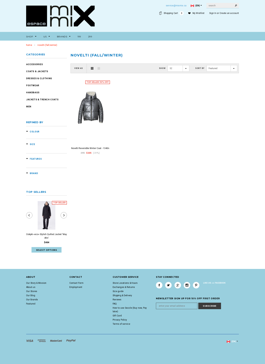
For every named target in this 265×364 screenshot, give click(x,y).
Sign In (212, 13)
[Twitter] (168, 285)
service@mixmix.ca (176, 5)
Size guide (118, 291)
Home (29, 45)
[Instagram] (187, 285)
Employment (75, 287)
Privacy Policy (120, 320)
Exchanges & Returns (124, 287)
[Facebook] (159, 285)
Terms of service (121, 324)
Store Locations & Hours (125, 283)
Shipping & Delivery (122, 295)
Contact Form (76, 283)
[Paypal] (71, 340)
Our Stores (31, 291)
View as (78, 68)
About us (30, 287)
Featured (30, 303)
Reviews (117, 299)
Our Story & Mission (36, 283)
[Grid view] (92, 68)
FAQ (115, 303)
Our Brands (32, 299)
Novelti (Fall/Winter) (47, 45)
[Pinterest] (196, 285)
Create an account (229, 13)
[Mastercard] (56, 340)
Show (162, 68)
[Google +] (178, 285)
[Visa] (30, 340)
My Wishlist (199, 13)
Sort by (199, 68)
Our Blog (30, 295)
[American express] (41, 340)
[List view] (99, 68)
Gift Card (117, 315)
